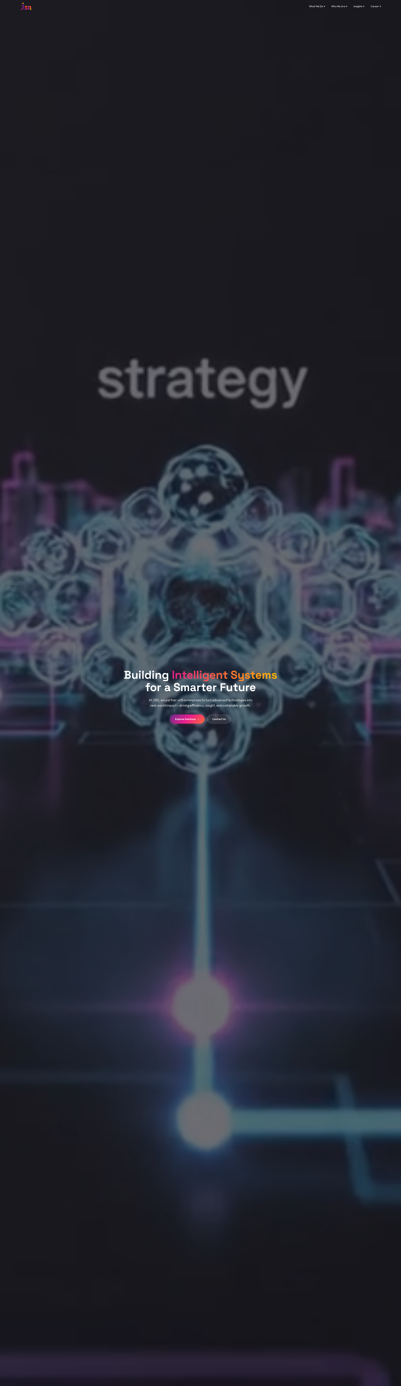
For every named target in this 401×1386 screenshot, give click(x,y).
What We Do (317, 6)
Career (376, 6)
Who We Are (339, 6)
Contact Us (219, 719)
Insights (359, 6)
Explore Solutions (187, 719)
